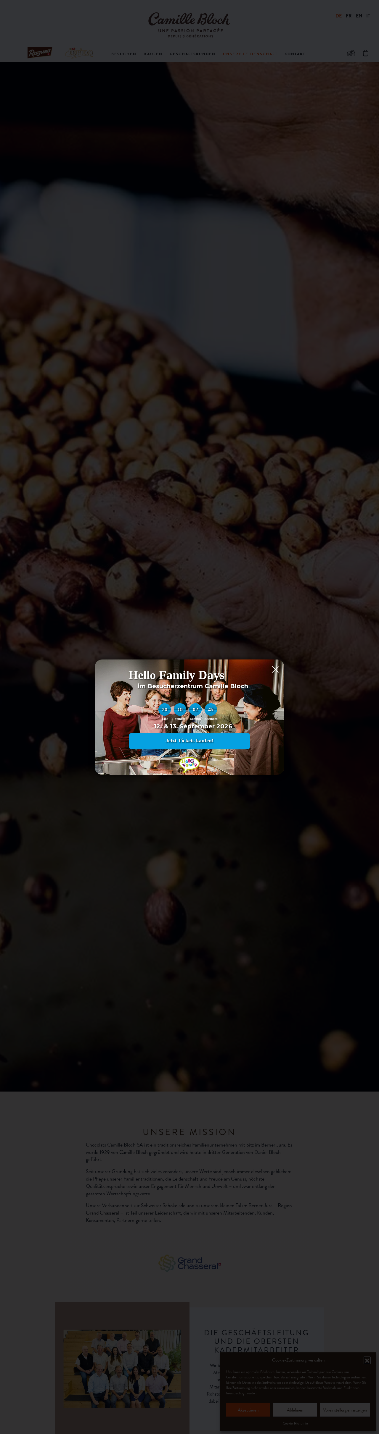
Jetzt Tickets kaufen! (189, 740)
